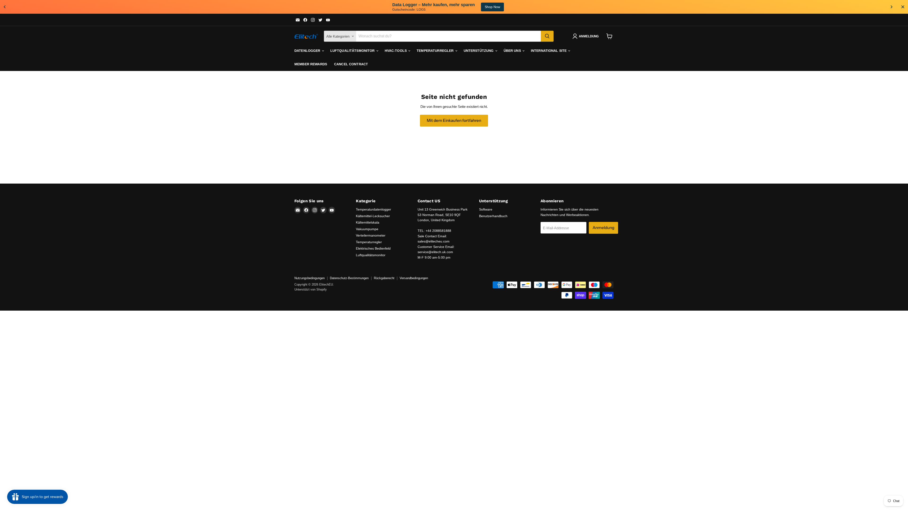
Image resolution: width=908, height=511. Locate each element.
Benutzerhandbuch (493, 216)
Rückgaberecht (384, 278)
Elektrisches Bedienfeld (373, 248)
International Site (549, 51)
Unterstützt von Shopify (310, 289)
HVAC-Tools (396, 51)
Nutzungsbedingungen (309, 278)
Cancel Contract (351, 64)
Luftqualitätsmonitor (353, 51)
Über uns (513, 51)
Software (485, 209)
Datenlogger (307, 51)
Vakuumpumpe (367, 229)
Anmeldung (603, 227)
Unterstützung (479, 51)
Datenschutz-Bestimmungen (349, 278)
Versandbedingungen (414, 278)
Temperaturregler (435, 51)
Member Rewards (310, 64)
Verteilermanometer (370, 235)
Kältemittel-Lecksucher (373, 216)
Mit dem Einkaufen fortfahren (454, 120)
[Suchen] (547, 36)
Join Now (535, 7)
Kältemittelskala (367, 222)
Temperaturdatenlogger (373, 209)
